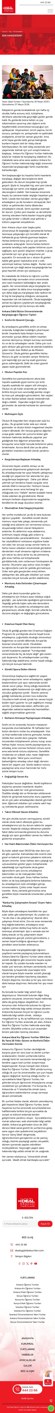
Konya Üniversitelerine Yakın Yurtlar (27, 1322)
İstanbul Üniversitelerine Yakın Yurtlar (27, 1314)
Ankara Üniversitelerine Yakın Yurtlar (27, 1318)
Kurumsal (27, 1343)
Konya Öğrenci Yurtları (27, 1295)
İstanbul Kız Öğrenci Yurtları (27, 1310)
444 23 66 (45, 2)
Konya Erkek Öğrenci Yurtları (27, 1303)
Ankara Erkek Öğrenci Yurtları (27, 1292)
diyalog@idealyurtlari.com (27, 1250)
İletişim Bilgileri (21, 1256)
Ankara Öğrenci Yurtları (27, 1284)
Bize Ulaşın (27, 1371)
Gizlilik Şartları (27, 1398)
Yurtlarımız (27, 1349)
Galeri (27, 1365)
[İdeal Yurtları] (8, 6)
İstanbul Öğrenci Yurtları (27, 1307)
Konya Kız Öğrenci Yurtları (27, 1299)
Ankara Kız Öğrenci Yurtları (28, 1288)
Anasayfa (4, 32)
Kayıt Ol (45, 1223)
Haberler (27, 1354)
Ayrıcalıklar (27, 1360)
